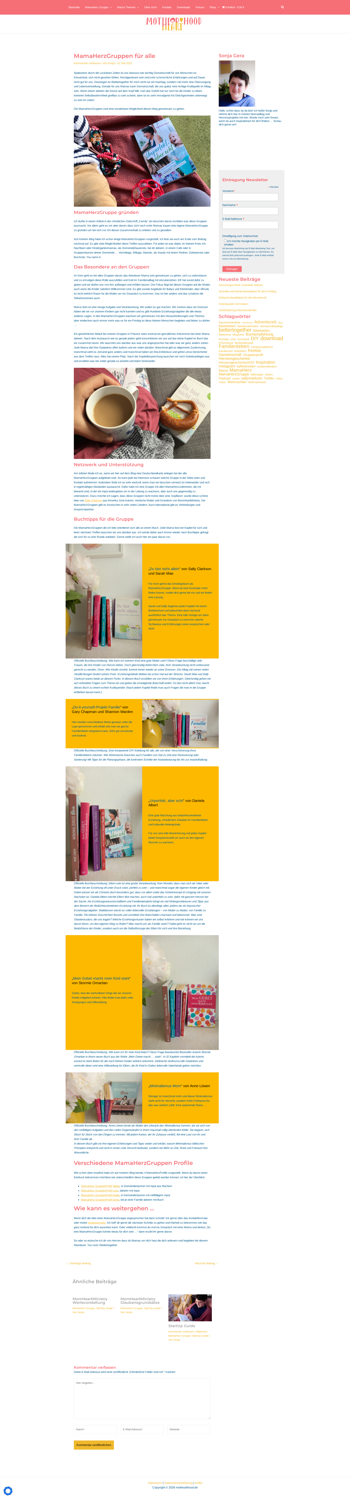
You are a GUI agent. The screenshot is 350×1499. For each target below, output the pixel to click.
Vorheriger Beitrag (78, 1263)
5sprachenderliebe (229, 322)
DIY (255, 338)
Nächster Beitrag (206, 1263)
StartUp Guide (104, 1308)
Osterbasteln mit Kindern (233, 303)
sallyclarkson (251, 378)
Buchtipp (224, 339)
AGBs (198, 1482)
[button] (282, 7)
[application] (110, 7)
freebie (254, 350)
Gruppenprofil (253, 355)
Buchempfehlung (259, 334)
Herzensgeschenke (234, 358)
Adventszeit (265, 322)
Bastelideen (227, 326)
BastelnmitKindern (248, 326)
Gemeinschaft (230, 354)
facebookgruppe (244, 342)
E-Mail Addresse (233, 219)
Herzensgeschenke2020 (236, 362)
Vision (222, 382)
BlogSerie (238, 334)
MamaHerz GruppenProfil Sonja (100, 1199)
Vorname (228, 191)
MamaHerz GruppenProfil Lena (99, 1190)
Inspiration (265, 362)
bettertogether (235, 330)
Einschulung (226, 342)
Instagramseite (97, 1222)
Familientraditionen (262, 347)
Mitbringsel (257, 374)
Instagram (227, 366)
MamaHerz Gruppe (84, 1308)
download (271, 338)
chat (233, 339)
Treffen (269, 378)
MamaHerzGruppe (234, 374)
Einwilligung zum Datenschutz (240, 235)
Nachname (230, 205)
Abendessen (247, 322)
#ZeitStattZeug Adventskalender (238, 310)
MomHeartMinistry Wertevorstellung (90, 1301)
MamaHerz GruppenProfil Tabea (100, 1186)
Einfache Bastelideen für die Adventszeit (242, 297)
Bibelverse (225, 334)
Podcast (225, 378)
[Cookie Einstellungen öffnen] (8, 1494)
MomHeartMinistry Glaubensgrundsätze (140, 1301)
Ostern (269, 374)
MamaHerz (241, 370)
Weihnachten (237, 382)
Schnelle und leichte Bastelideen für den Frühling (247, 291)
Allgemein (201, 1331)
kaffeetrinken (246, 366)
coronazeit (243, 339)
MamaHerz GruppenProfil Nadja (100, 1195)
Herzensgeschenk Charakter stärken (241, 284)
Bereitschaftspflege (271, 326)
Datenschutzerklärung (178, 1482)
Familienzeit (226, 351)
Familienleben (234, 346)
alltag (280, 322)
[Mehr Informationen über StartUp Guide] (190, 1307)
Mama (223, 370)
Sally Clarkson (93, 500)
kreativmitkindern (267, 366)
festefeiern (240, 351)
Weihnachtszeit (257, 382)
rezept (236, 378)
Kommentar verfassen (87, 63)
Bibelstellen (261, 330)
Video (279, 378)
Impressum (155, 1482)
